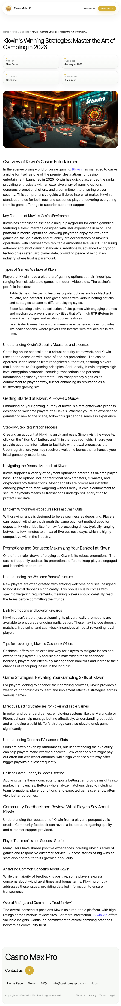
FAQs (44, 983)
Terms (102, 995)
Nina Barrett (12, 64)
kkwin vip (100, 915)
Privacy (92, 995)
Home (6, 32)
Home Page (15, 983)
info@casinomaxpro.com (69, 983)
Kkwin (76, 169)
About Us (80, 995)
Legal (112, 995)
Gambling (24, 32)
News (14, 32)
